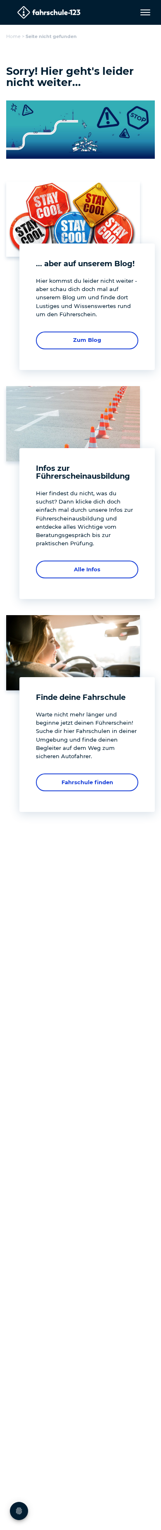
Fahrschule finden (87, 782)
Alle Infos (87, 569)
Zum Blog (87, 340)
